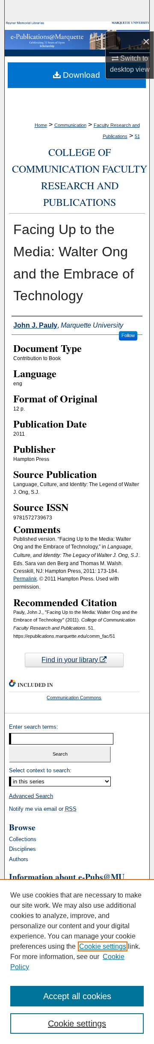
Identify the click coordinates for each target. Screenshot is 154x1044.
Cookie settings (102, 946)
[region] (77, 961)
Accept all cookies (77, 996)
